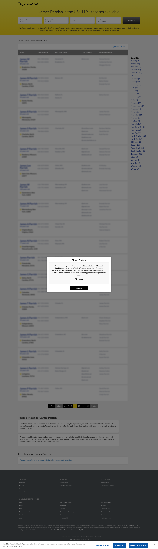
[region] (79, 545)
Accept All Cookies (138, 545)
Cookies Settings (102, 545)
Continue (79, 288)
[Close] (154, 544)
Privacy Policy (88, 266)
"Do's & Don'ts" (58, 272)
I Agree (80, 279)
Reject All (119, 545)
